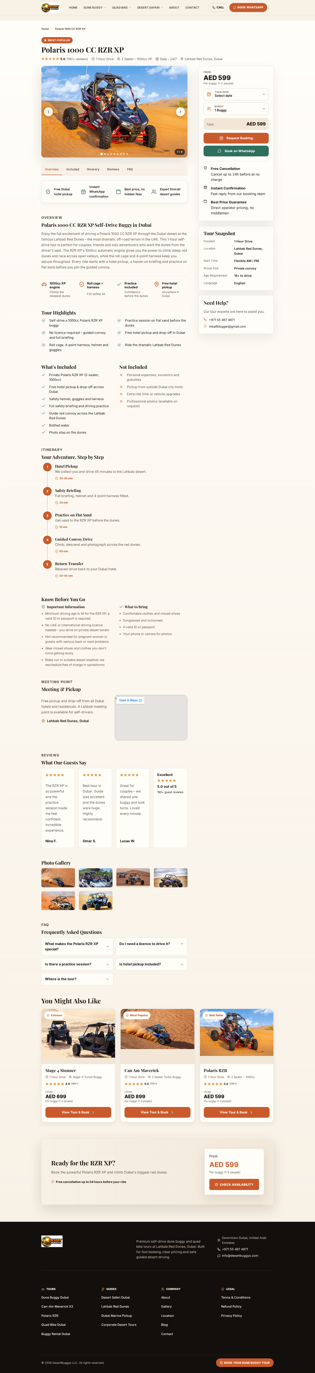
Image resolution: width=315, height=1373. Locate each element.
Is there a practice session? (68, 964)
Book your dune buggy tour (247, 1362)
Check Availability (237, 1184)
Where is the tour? (60, 979)
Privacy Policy (231, 1315)
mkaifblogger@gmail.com (227, 326)
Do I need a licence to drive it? (144, 944)
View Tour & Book (75, 1112)
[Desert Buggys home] (50, 7)
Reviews (113, 169)
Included (72, 169)
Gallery (166, 1306)
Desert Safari (148, 7)
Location (167, 1315)
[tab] (101, 154)
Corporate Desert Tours (118, 1324)
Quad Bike (120, 7)
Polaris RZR (215, 1070)
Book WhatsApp (250, 7)
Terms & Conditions (235, 1297)
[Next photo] (180, 111)
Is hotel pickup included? (140, 964)
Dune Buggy (93, 7)
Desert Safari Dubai (115, 1297)
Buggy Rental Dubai (55, 1334)
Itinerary (93, 169)
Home (73, 7)
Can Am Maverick (141, 1070)
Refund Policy (231, 1306)
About (174, 7)
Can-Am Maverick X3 (57, 1306)
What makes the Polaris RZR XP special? (71, 946)
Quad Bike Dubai (53, 1324)
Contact (192, 7)
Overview (52, 169)
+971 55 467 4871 (222, 320)
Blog (164, 1324)
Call (220, 7)
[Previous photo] (48, 111)
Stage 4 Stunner (60, 1070)
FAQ (130, 169)
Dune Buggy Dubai (55, 1297)
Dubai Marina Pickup (116, 1315)
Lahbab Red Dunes (115, 1306)
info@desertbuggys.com (240, 1255)
